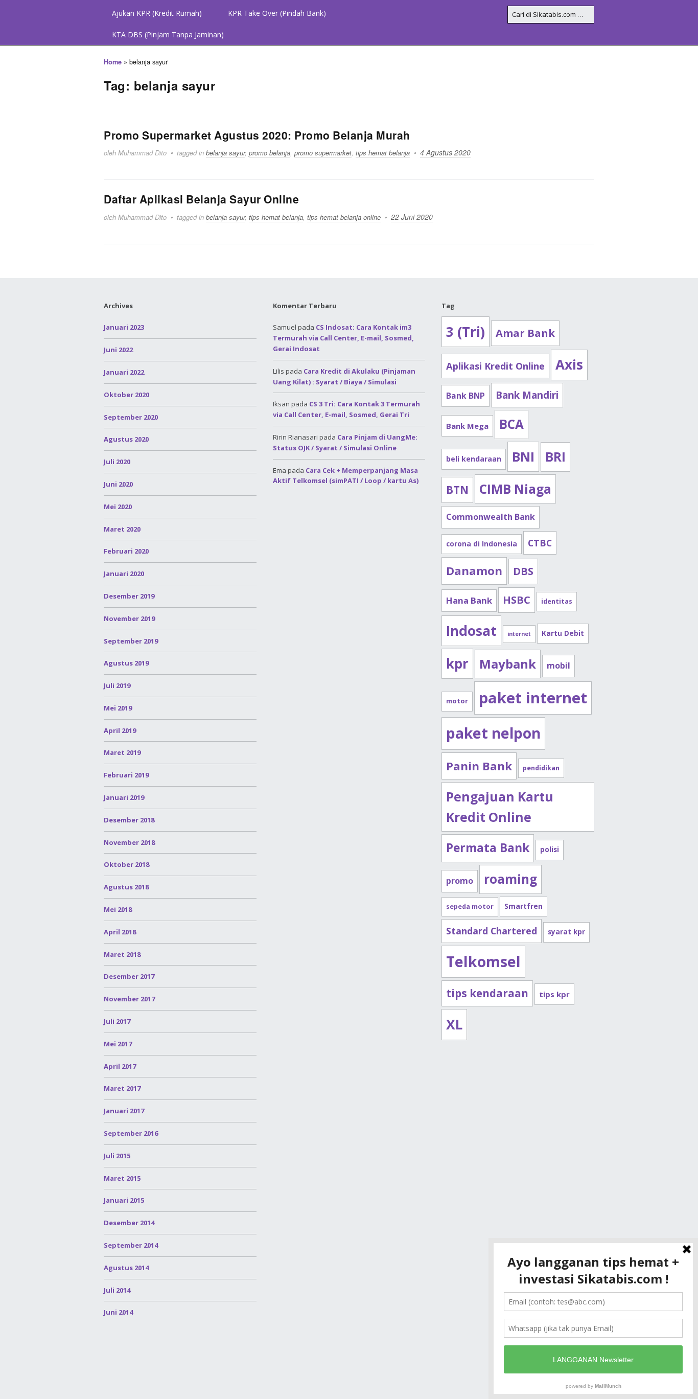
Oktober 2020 (126, 394)
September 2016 (131, 1133)
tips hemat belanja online (344, 217)
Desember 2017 (129, 976)
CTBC (540, 543)
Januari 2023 (124, 327)
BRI (555, 456)
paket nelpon (493, 733)
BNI (523, 456)
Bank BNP (465, 395)
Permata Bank (487, 848)
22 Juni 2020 (412, 217)
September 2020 (131, 417)
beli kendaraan (473, 459)
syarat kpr (566, 931)
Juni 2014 (118, 1312)
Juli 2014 (117, 1290)
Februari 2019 (126, 774)
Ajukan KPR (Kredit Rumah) (157, 13)
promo (459, 880)
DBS (523, 571)
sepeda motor (470, 906)
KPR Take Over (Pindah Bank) (277, 13)
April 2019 (120, 730)
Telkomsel (483, 961)
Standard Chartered (491, 931)
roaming (510, 878)
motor (457, 701)
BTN (457, 490)
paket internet (533, 697)
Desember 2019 (129, 596)
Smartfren (523, 906)
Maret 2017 (122, 1088)
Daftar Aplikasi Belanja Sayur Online (201, 199)
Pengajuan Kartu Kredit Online (499, 806)
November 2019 (129, 618)
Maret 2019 (122, 752)
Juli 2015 (117, 1155)
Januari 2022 (124, 372)
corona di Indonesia (481, 543)
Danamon (474, 570)
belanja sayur (225, 152)
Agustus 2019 (126, 663)
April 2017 (120, 1066)
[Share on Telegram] (686, 395)
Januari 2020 (124, 573)
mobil (558, 665)
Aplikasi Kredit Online (495, 365)
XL (454, 1024)
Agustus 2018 (126, 886)
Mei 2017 (118, 1043)
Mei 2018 (118, 909)
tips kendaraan (487, 993)
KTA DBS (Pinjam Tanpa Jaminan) (168, 34)
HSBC (516, 600)
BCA (511, 424)
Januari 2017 (124, 1110)
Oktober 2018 (126, 864)
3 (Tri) (465, 332)
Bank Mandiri (527, 394)
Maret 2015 (122, 1178)
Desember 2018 (129, 819)
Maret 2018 (122, 954)
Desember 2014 (129, 1222)
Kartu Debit (563, 633)
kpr (457, 663)
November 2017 (129, 998)
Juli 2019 (117, 685)
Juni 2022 (118, 349)
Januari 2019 (124, 797)
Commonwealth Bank (490, 516)
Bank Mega (467, 426)
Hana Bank (469, 600)
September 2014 (131, 1245)
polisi (549, 849)
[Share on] (686, 451)
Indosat (471, 631)
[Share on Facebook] (686, 359)
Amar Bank (525, 333)
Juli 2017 (117, 1021)
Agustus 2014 (126, 1267)
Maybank (507, 663)
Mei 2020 (118, 506)
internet (519, 633)
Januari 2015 (124, 1200)
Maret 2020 (122, 529)
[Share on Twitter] (686, 377)
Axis (569, 364)
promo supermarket (323, 152)
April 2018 (120, 931)
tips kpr (554, 994)
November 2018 (129, 842)
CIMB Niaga (515, 488)
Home (113, 61)
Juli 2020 (117, 461)
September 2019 (131, 641)
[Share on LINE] (686, 414)
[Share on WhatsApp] (686, 432)
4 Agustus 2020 (445, 152)
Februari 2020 (126, 551)
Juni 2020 (118, 484)
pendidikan (541, 768)
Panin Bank (479, 765)
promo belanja (269, 152)
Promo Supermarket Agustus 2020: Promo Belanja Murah (257, 135)
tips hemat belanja (383, 152)
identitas (556, 601)
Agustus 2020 (126, 439)
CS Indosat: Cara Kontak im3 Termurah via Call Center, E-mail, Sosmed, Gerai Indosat (343, 338)
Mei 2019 (118, 708)
